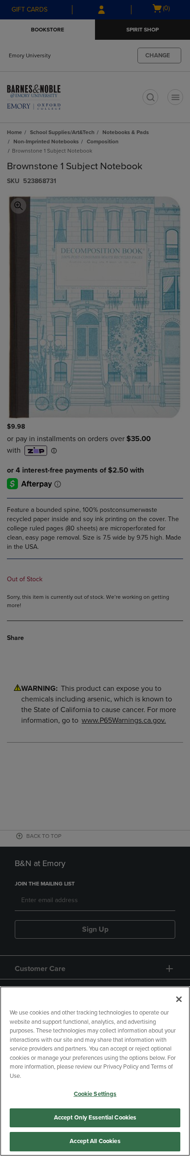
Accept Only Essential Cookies (95, 1117)
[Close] (179, 999)
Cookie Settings (95, 1094)
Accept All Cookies (95, 1141)
